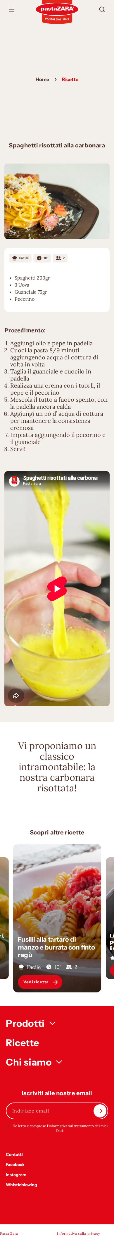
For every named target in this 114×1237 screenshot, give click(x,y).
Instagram (16, 1174)
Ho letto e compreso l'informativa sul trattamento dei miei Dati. (60, 1128)
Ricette (22, 1042)
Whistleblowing (21, 1184)
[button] (11, 9)
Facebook (15, 1164)
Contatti (14, 1154)
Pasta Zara (9, 1233)
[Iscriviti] (100, 1111)
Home (42, 79)
